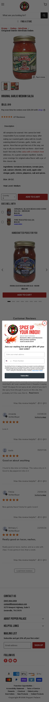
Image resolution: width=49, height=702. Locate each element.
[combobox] (8, 361)
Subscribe (24, 375)
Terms (41, 370)
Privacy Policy (35, 370)
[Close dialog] (44, 323)
